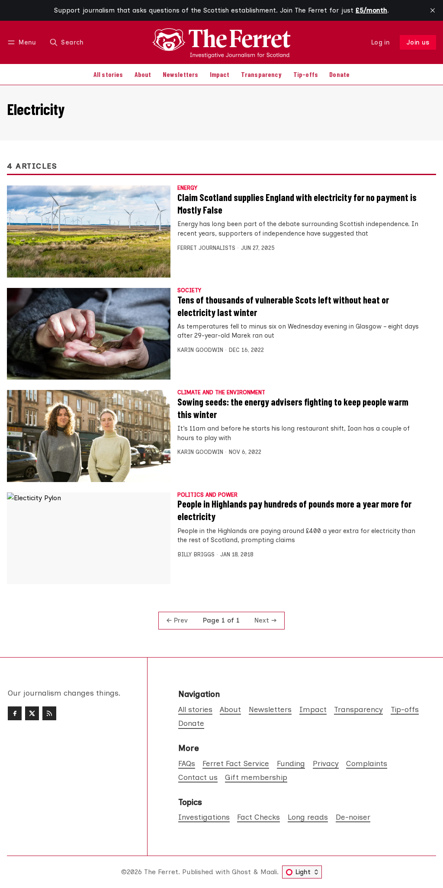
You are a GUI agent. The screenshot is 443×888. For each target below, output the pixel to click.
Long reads (308, 816)
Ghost (241, 872)
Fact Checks (258, 816)
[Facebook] (15, 713)
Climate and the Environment (221, 393)
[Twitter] (32, 713)
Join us (418, 42)
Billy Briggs (196, 554)
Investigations (204, 816)
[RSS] (49, 713)
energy (187, 188)
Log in (380, 42)
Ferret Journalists (206, 248)
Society (189, 291)
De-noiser (353, 816)
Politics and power (207, 495)
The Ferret (161, 872)
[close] (433, 10)
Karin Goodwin (200, 350)
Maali (268, 872)
